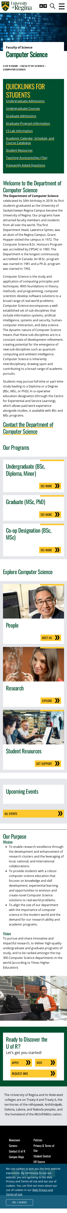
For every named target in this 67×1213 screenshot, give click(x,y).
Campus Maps (16, 1157)
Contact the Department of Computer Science (28, 428)
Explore (47, 700)
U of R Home (10, 66)
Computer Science (14, 69)
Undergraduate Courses (23, 108)
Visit (39, 1062)
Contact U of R (17, 1151)
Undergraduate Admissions (25, 101)
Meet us (47, 638)
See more (46, 486)
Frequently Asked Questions (25, 165)
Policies (38, 1140)
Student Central (42, 1156)
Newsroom (14, 1140)
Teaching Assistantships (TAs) (26, 158)
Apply (15, 1062)
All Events (10, 813)
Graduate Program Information (28, 123)
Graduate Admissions (21, 116)
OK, (19, 1202)
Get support (44, 763)
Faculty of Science (32, 66)
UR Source (39, 1161)
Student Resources (19, 150)
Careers (13, 1145)
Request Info (20, 1073)
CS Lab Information (19, 131)
